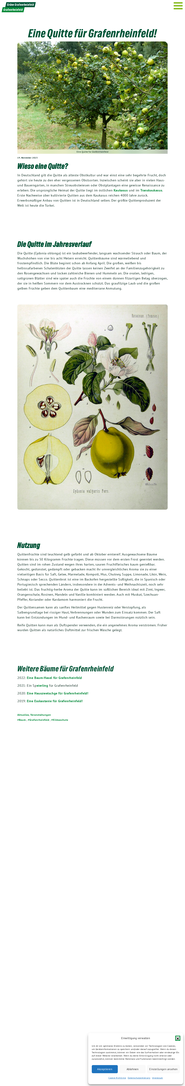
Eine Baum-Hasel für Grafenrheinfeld (54, 678)
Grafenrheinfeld (39, 719)
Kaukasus (121, 190)
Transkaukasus (151, 190)
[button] (178, 1038)
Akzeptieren (104, 1069)
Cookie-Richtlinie (117, 1077)
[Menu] (178, 6)
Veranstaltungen (40, 714)
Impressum (157, 1077)
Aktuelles (23, 714)
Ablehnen (133, 1069)
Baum (22, 719)
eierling (42, 685)
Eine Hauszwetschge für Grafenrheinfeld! (57, 693)
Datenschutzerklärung (139, 1077)
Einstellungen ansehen (163, 1069)
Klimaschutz (60, 719)
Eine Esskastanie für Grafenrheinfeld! (55, 701)
